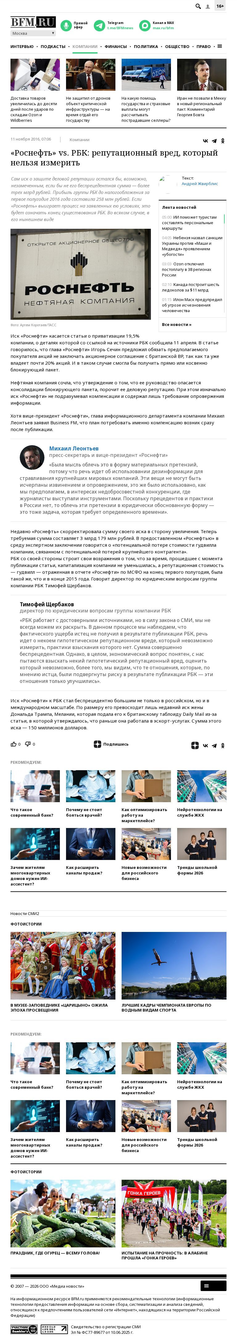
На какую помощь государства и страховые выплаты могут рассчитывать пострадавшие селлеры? (146, 109)
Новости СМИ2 (24, 913)
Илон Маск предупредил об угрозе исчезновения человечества (192, 305)
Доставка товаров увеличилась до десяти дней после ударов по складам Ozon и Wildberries (33, 109)
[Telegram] (214, 141)
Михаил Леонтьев (74, 448)
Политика (146, 46)
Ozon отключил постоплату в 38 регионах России (186, 269)
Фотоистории (26, 924)
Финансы (116, 46)
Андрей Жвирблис (200, 183)
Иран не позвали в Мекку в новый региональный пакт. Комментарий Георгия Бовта (201, 106)
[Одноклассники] (223, 141)
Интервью (22, 46)
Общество (177, 46)
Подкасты (53, 46)
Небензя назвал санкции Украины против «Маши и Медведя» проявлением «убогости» (192, 246)
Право (204, 46)
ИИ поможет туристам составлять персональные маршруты (189, 222)
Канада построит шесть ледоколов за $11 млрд (190, 287)
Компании (85, 46)
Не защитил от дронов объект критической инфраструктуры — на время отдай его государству (88, 109)
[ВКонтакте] (205, 141)
